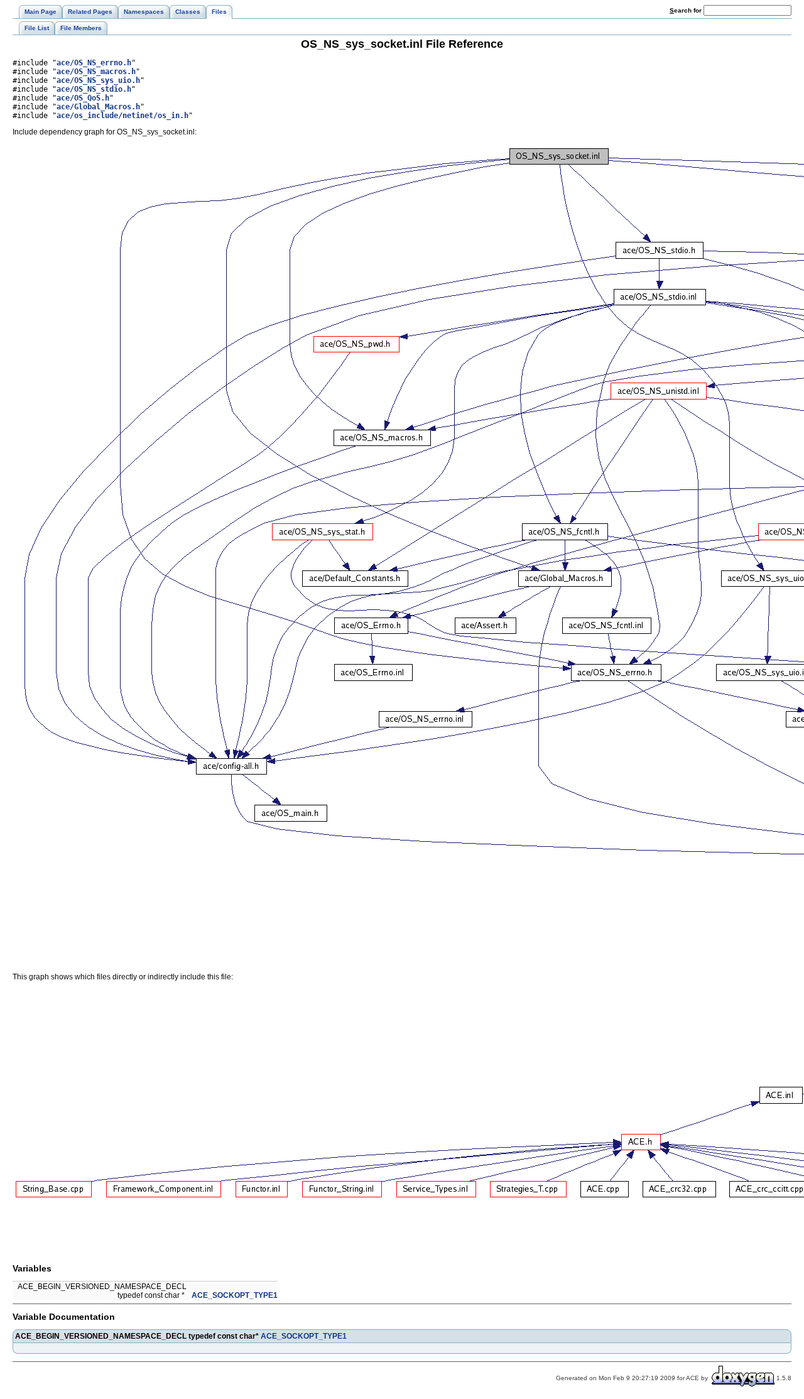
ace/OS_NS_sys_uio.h (98, 80)
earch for (687, 10)
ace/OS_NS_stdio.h (94, 89)
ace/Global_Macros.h (98, 106)
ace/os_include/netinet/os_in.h (122, 115)
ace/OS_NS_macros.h (96, 71)
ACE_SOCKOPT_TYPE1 (235, 1295)
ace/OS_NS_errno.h (94, 62)
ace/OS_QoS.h (83, 98)
